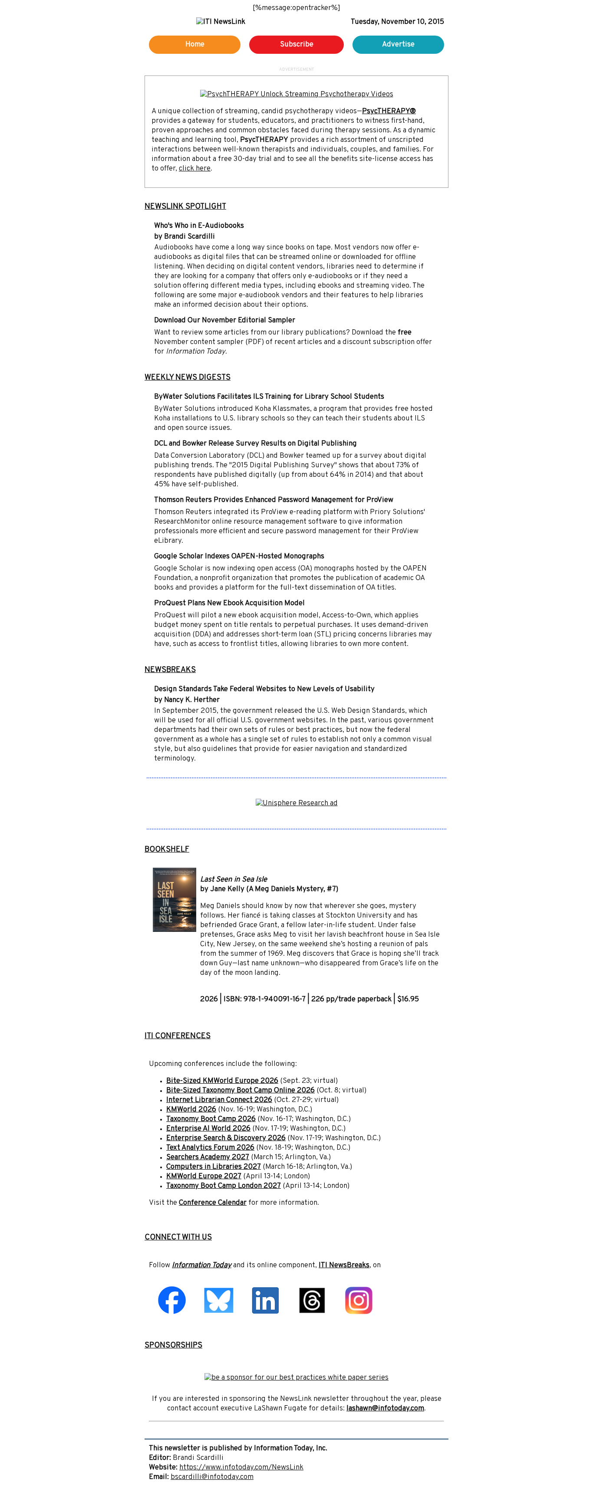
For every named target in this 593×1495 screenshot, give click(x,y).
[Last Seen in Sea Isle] (174, 930)
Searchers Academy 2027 (207, 1157)
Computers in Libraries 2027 (213, 1167)
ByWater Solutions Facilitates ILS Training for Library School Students (269, 397)
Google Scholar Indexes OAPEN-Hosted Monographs (239, 556)
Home (194, 44)
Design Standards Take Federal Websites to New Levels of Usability (264, 689)
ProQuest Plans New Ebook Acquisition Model (229, 603)
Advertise (398, 44)
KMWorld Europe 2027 (203, 1176)
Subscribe (296, 44)
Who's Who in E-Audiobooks (199, 226)
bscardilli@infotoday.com (212, 1477)
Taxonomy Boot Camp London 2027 (223, 1186)
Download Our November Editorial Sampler (224, 320)
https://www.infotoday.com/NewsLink (241, 1467)
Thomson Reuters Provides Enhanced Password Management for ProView (273, 500)
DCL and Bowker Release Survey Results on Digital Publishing (255, 444)
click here (195, 169)
